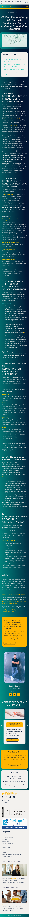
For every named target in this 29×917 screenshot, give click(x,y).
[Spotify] (10, 797)
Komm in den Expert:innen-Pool (11, 905)
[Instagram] (6, 797)
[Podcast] (14, 797)
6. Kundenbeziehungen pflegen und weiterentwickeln (14, 72)
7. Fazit (5, 74)
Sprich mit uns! (9, 643)
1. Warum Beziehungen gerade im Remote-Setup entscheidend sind (14, 59)
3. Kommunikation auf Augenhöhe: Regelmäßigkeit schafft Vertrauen (14, 64)
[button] (27, 6)
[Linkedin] (10, 694)
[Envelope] (14, 694)
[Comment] (18, 694)
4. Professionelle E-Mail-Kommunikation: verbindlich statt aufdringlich (14, 67)
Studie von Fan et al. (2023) (12, 119)
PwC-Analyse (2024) (13, 125)
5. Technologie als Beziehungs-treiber (13, 69)
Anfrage (13, 878)
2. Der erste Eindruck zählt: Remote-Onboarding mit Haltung (14, 62)
